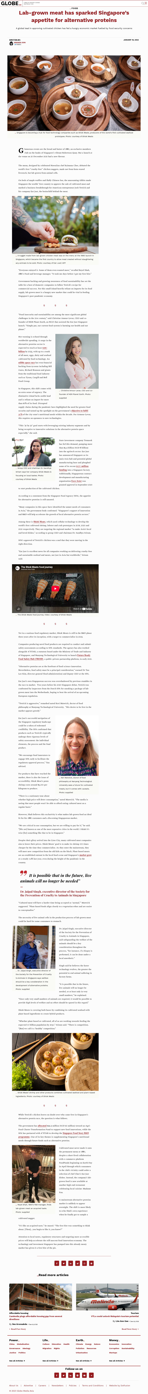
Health (66, 1344)
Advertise (28, 1385)
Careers (42, 1385)
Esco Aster (76, 481)
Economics (114, 1344)
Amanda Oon (20, 43)
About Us (13, 1385)
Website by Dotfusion (119, 1385)
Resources (91, 1348)
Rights (57, 1348)
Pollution (80, 1348)
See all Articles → (17, 1361)
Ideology (26, 1348)
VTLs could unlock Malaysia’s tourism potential (115, 1314)
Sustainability (128, 1348)
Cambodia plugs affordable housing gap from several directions (35, 1316)
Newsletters (57, 1385)
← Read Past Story (17, 1329)
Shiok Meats (39, 521)
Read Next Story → (130, 1329)
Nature (97, 1344)
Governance (14, 1348)
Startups (113, 1353)
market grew (85, 855)
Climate (79, 1344)
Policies (72, 1385)
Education (56, 1344)
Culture (46, 1344)
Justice (12, 1353)
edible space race (26, 362)
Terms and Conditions (92, 1385)
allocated (42, 1125)
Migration (47, 1348)
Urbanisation (82, 1353)
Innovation (126, 1344)
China (11, 1344)
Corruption (114, 1348)
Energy (88, 1344)
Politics (22, 1353)
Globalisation (23, 1344)
